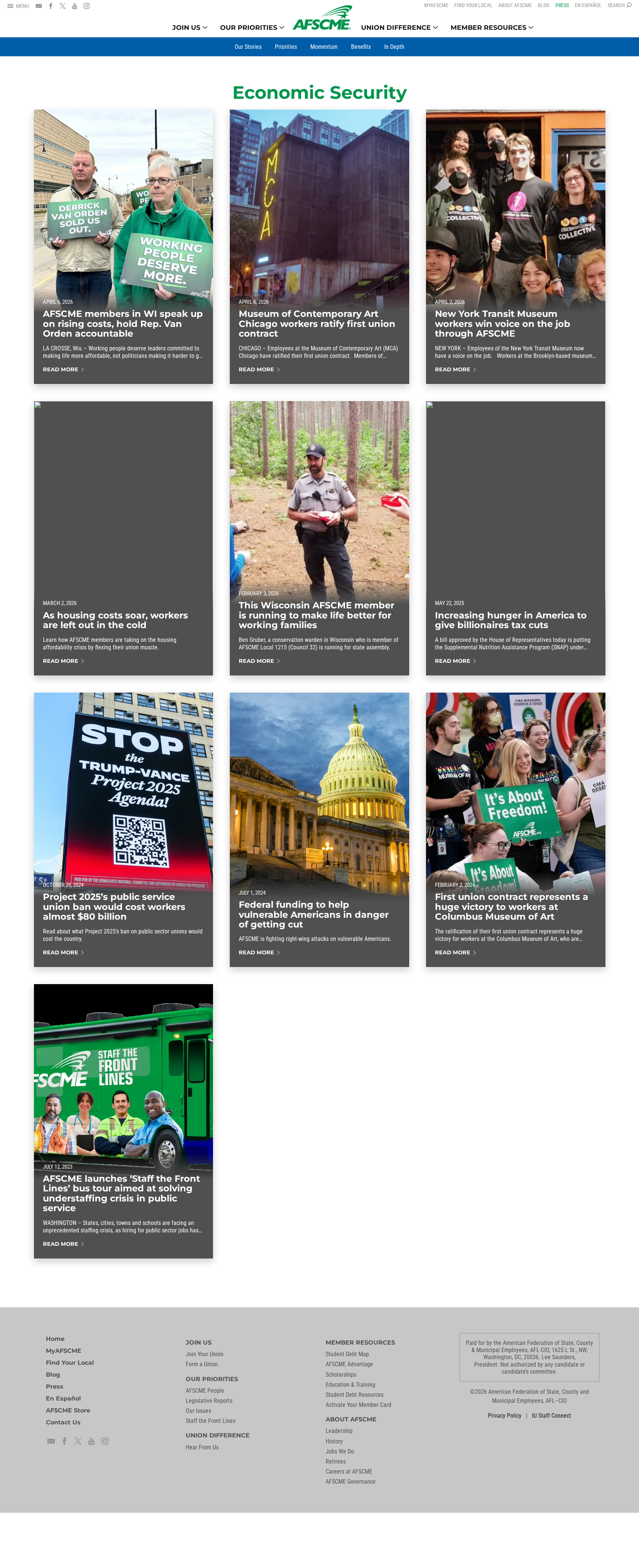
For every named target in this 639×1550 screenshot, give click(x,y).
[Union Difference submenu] (435, 27)
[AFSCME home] (322, 17)
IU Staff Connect (551, 1415)
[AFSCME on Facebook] (51, 6)
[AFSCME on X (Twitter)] (63, 6)
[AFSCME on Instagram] (87, 6)
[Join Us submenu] (205, 27)
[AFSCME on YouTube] (75, 6)
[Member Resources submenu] (531, 27)
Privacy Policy (504, 1415)
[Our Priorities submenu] (282, 27)
